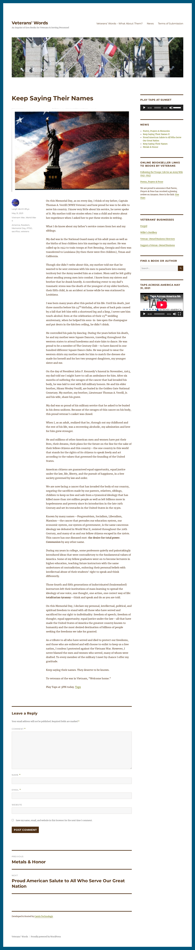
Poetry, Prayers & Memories (156, 131)
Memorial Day (19, 228)
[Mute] (171, 108)
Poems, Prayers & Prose (151, 181)
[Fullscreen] (179, 314)
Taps (78, 686)
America (16, 225)
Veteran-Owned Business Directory (157, 239)
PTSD (29, 228)
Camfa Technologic (43, 916)
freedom (25, 225)
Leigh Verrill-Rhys (20, 209)
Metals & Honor (150, 147)
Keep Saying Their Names (155, 144)
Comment (19, 729)
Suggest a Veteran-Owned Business (157, 245)
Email (16, 790)
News (150, 23)
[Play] (144, 108)
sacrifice (16, 231)
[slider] (177, 107)
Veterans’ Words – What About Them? (119, 23)
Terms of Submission (170, 23)
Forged (143, 226)
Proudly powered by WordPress (46, 936)
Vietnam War (18, 217)
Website (17, 804)
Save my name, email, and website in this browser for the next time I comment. (54, 820)
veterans (25, 231)
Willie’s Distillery (148, 232)
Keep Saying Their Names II (156, 134)
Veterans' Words (30, 22)
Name (16, 775)
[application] (161, 108)
